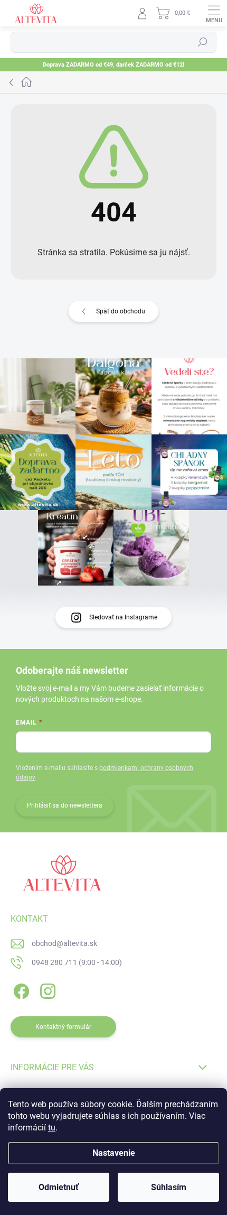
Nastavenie (113, 1153)
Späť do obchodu (120, 311)
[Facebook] (20, 989)
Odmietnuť (59, 1187)
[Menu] (214, 13)
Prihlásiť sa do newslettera (64, 805)
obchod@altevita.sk (64, 943)
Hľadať (203, 42)
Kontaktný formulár (63, 1027)
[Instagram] (46, 989)
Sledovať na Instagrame (123, 617)
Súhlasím (168, 1187)
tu (51, 1128)
